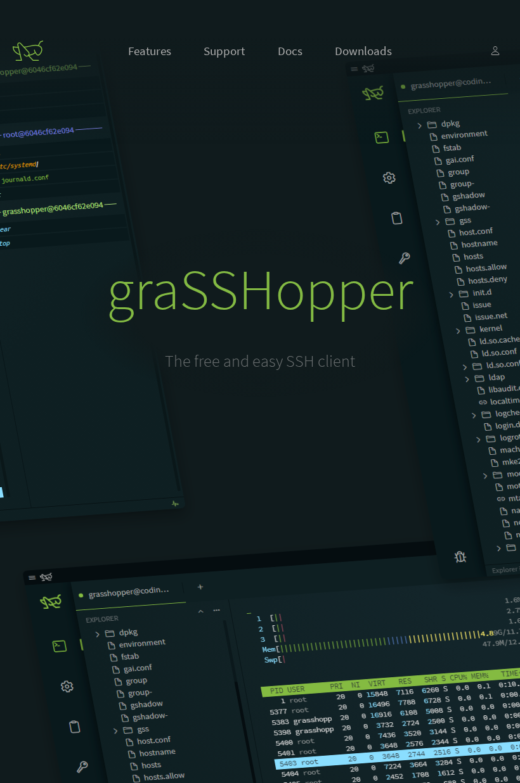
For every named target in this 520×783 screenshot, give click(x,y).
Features (149, 50)
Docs (290, 50)
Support (224, 50)
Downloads (363, 50)
